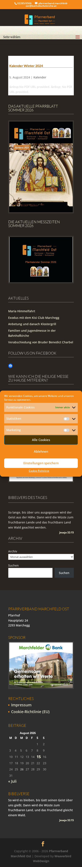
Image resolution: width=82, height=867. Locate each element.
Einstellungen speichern (41, 463)
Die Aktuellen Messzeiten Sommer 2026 (34, 223)
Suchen (13, 565)
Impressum (21, 704)
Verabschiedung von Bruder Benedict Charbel (40, 342)
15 (39, 756)
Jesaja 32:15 (66, 532)
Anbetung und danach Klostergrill (32, 324)
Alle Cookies (41, 440)
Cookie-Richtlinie (39, 471)
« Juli (12, 781)
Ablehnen (41, 451)
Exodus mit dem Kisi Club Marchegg (33, 318)
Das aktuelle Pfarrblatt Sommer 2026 (33, 108)
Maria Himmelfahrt (21, 311)
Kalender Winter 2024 (26, 66)
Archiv (12, 551)
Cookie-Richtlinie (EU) (30, 711)
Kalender (39, 77)
